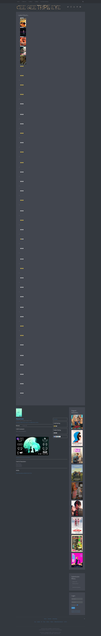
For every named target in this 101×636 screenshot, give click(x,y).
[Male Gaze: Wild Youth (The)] (23, 369)
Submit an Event (75, 583)
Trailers (51, 621)
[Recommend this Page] (59, 436)
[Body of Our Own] (23, 195)
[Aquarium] (19, 412)
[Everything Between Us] (23, 186)
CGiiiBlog (36, 1)
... (72, 585)
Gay (35, 621)
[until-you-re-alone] (77, 490)
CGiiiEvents (24, 1)
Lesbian (38, 621)
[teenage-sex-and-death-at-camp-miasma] (77, 525)
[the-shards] (77, 421)
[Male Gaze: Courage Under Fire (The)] (23, 22)
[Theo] (23, 397)
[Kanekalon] (23, 311)
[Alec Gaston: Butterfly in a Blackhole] (23, 31)
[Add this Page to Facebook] (54, 436)
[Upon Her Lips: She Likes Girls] (23, 128)
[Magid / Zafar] (23, 156)
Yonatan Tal (24, 457)
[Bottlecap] (23, 321)
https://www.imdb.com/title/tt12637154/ (24, 473)
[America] (23, 167)
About (45, 618)
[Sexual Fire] (23, 50)
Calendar (49, 618)
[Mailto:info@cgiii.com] (80, 6)
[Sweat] (23, 263)
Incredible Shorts (32, 422)
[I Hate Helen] (23, 340)
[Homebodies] (23, 360)
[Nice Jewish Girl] (23, 273)
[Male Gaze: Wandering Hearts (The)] (23, 41)
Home (18, 1)
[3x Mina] (23, 253)
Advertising (55, 618)
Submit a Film (74, 581)
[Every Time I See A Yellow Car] (23, 98)
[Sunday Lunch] (23, 137)
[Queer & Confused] (23, 234)
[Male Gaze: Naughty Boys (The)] (23, 118)
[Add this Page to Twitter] (58, 436)
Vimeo (29, 457)
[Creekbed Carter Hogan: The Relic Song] (23, 349)
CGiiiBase (30, 1)
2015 (37, 422)
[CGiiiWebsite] (74, 6)
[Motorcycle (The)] (23, 176)
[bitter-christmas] (77, 437)
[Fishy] (23, 215)
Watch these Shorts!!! (58, 621)
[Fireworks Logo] (38, 7)
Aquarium (20, 419)
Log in (73, 607)
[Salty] (23, 388)
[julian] (77, 508)
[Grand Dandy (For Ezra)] (23, 378)
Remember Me (74, 605)
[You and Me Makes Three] (23, 204)
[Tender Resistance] (23, 108)
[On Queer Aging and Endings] (23, 243)
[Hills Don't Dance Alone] (23, 60)
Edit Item (18, 407)
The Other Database (44, 1)
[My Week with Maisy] (23, 80)
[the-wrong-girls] (77, 543)
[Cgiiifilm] (68, 6)
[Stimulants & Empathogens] (23, 89)
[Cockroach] (23, 70)
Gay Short (56, 419)
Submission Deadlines (76, 587)
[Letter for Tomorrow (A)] (23, 291)
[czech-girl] (77, 455)
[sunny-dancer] (77, 472)
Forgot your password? (75, 610)
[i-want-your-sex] (77, 560)
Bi (41, 621)
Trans (44, 621)
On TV (65, 621)
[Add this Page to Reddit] (56, 436)
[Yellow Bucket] (23, 224)
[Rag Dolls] (23, 330)
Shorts (48, 621)
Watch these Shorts (24, 422)
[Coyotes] (23, 147)
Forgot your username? (75, 612)
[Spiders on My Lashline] (23, 301)
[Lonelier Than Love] (23, 282)
